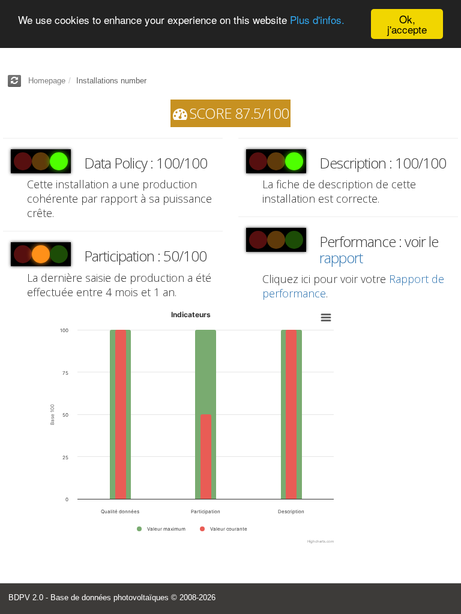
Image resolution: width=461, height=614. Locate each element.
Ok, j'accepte (407, 24)
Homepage (46, 80)
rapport (341, 257)
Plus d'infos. (317, 19)
